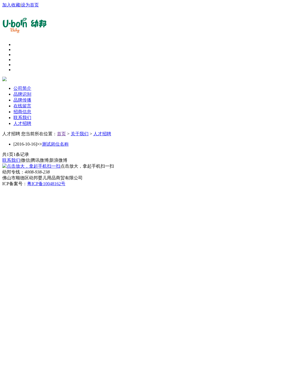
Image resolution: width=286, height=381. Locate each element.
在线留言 (22, 105)
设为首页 (30, 5)
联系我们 (22, 117)
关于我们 (80, 133)
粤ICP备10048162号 (46, 183)
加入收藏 (11, 5)
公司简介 (22, 88)
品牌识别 (22, 94)
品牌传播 (22, 100)
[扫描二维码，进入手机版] (31, 166)
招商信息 (22, 111)
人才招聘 (22, 123)
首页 (61, 133)
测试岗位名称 (55, 144)
